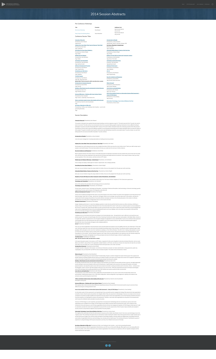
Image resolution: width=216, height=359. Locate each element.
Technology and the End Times (114, 60)
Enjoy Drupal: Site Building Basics (82, 33)
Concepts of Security (80, 40)
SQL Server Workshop (80, 30)
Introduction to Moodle (112, 40)
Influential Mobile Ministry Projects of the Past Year (118, 50)
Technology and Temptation (81, 60)
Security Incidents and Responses (114, 77)
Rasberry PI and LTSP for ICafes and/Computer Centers (119, 55)
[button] (212, 4)
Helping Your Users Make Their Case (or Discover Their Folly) (88, 45)
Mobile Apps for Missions (80, 55)
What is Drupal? (110, 83)
